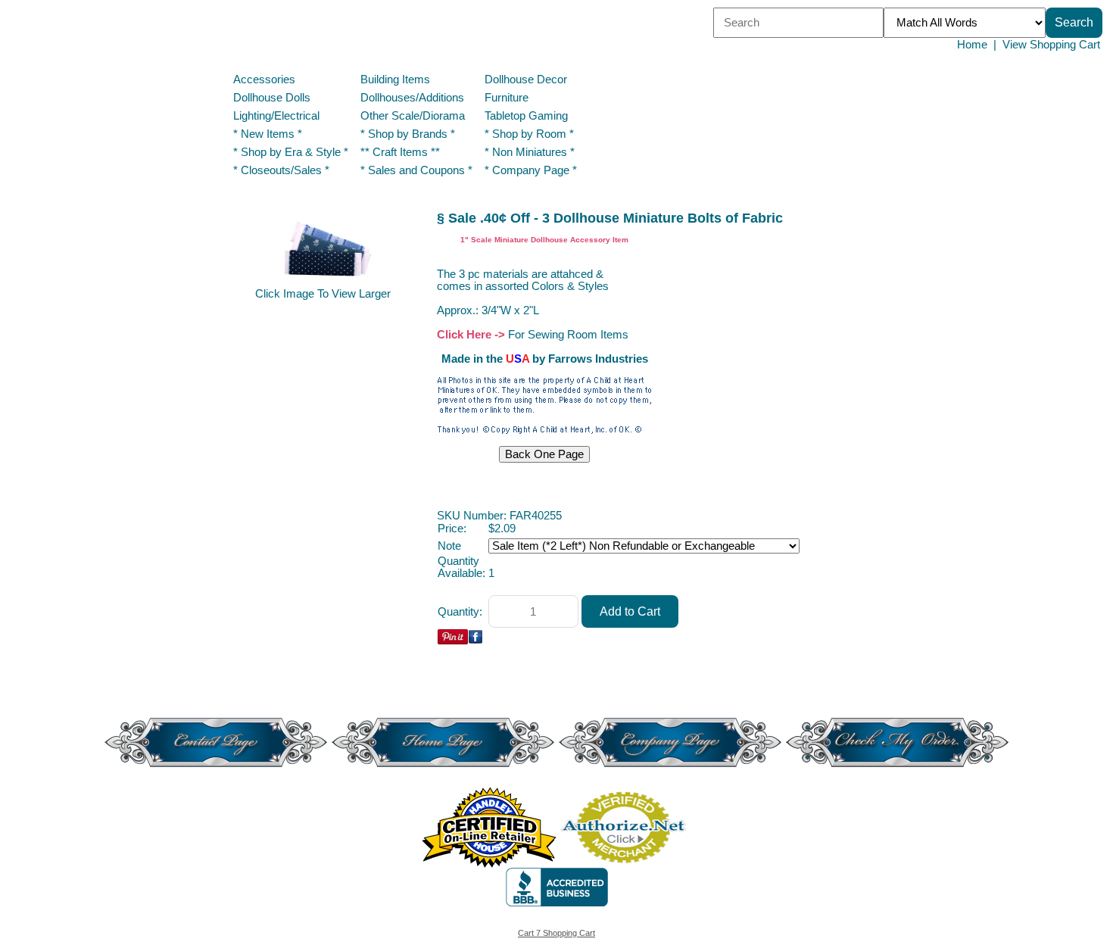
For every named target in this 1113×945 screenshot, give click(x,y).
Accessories (264, 79)
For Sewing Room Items (568, 335)
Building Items (395, 79)
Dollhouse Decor (526, 79)
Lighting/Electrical (278, 116)
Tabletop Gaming (526, 116)
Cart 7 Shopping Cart (556, 932)
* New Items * (267, 134)
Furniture (506, 98)
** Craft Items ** (400, 152)
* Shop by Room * (529, 134)
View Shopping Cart (1051, 45)
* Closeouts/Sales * (281, 170)
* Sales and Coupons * (416, 170)
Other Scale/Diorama (412, 116)
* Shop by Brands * (407, 134)
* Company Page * (531, 170)
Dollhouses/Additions (412, 98)
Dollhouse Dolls (271, 98)
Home (972, 45)
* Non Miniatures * (530, 152)
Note (449, 546)
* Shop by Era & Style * (290, 152)
